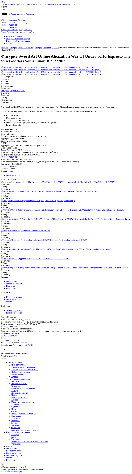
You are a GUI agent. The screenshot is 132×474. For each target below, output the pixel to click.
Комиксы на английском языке (24, 370)
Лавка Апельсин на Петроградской (17, 32)
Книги (14, 437)
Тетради (14, 390)
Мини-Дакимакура (19, 397)
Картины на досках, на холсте (24, 430)
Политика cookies (14, 313)
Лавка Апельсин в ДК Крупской (16, 30)
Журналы (15, 439)
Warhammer (16, 444)
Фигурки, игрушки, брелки (13, 90)
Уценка (14, 377)
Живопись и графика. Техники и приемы (29, 441)
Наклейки (15, 421)
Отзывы (62, 4)
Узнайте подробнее (9, 356)
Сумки (14, 411)
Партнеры (10, 286)
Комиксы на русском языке (23, 367)
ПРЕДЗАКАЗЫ (18, 365)
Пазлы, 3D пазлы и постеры (23, 414)
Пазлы (14, 395)
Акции (9, 43)
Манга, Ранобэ (17, 374)
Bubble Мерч (17, 381)
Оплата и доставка (35, 4)
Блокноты (15, 418)
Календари (16, 416)
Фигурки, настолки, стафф (18, 39)
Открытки (15, 428)
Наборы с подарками (20, 372)
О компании (6, 4)
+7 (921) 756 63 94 (9, 25)
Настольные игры (19, 383)
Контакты (70, 4)
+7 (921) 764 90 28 (9, 27)
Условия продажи (14, 310)
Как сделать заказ (19, 4)
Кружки (14, 400)
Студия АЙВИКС (25, 345)
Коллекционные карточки (22, 402)
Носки (14, 409)
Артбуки (15, 434)
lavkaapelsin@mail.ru (10, 340)
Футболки (15, 407)
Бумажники (16, 404)
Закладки (15, 425)
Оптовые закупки (51, 4)
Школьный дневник (20, 393)
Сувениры (15, 386)
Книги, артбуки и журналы (18, 41)
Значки (14, 423)
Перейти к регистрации (11, 472)
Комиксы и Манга (14, 36)
